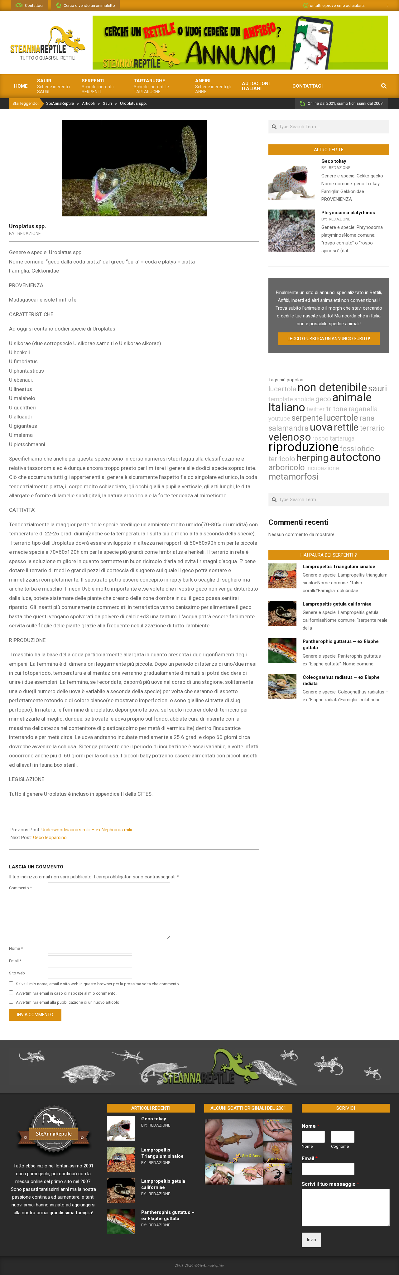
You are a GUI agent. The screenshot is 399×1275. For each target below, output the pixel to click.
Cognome (340, 1146)
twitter (315, 409)
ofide (365, 448)
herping (312, 458)
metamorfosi (293, 476)
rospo (320, 438)
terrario (372, 428)
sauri (377, 388)
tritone (336, 409)
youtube (279, 418)
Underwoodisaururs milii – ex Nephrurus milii (86, 830)
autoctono (355, 457)
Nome (16, 948)
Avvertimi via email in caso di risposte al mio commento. (66, 993)
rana (367, 418)
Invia (311, 1240)
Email (15, 961)
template (280, 399)
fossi (348, 448)
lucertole (341, 418)
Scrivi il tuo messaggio (330, 1184)
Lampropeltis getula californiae (337, 604)
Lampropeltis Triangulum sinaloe (339, 566)
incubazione (322, 468)
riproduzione (303, 447)
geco (323, 399)
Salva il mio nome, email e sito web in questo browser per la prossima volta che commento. (98, 984)
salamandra (288, 428)
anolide (304, 399)
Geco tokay (333, 161)
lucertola (282, 389)
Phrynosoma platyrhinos (348, 212)
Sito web (17, 973)
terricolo (281, 459)
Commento (20, 888)
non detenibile (332, 387)
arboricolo (286, 467)
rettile (346, 427)
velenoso (289, 437)
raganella (363, 409)
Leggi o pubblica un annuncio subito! (329, 338)
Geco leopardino (50, 837)
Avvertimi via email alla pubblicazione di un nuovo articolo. (68, 1002)
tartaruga (342, 438)
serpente (307, 418)
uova (321, 427)
